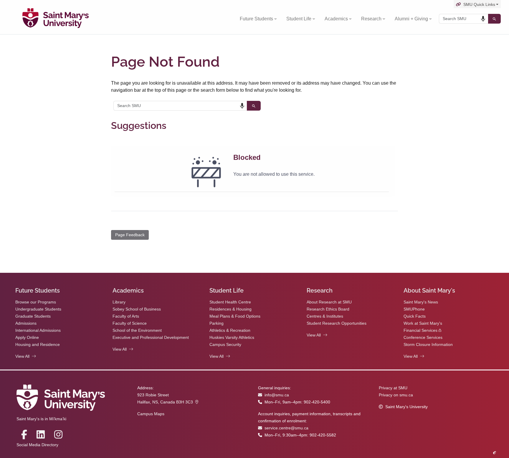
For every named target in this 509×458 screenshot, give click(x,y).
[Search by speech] (483, 18)
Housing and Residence (37, 344)
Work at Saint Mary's (423, 323)
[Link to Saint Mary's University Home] (55, 18)
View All (22, 356)
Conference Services (423, 337)
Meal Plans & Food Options (234, 316)
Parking (216, 323)
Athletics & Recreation (229, 330)
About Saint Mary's (429, 290)
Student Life (298, 18)
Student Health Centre (230, 302)
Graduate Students (33, 316)
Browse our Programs (35, 302)
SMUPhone (414, 309)
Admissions (26, 323)
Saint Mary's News (421, 302)
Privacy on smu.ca (396, 395)
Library (119, 302)
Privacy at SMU (393, 388)
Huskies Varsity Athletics (231, 337)
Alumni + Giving (411, 18)
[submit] (494, 19)
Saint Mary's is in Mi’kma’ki (41, 419)
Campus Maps (150, 414)
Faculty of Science (130, 323)
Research (371, 18)
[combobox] (463, 19)
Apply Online (27, 337)
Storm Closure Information (428, 344)
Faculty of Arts (126, 316)
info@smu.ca (277, 395)
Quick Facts (415, 316)
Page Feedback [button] (130, 234)
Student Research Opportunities (336, 323)
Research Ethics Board (328, 309)
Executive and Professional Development (151, 337)
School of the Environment (137, 330)
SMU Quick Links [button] (479, 4)
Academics (336, 18)
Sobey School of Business (137, 309)
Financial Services (420, 330)
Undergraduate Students (38, 309)
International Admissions (38, 330)
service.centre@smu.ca (286, 428)
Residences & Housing (230, 309)
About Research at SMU (329, 302)
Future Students (256, 18)
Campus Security (225, 344)
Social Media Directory (37, 445)
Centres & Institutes (325, 316)
